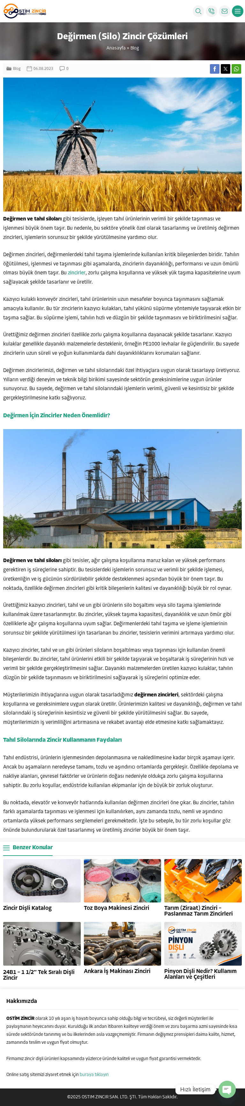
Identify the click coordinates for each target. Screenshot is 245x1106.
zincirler (76, 273)
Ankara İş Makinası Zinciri (117, 972)
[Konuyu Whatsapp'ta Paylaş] (236, 69)
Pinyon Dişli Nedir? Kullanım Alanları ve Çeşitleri (200, 974)
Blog (134, 48)
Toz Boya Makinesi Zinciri (116, 908)
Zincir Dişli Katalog (27, 908)
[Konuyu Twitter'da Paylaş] (225, 69)
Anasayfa (116, 48)
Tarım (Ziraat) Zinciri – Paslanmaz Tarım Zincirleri (198, 911)
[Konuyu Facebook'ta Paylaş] (214, 69)
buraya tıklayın (94, 1075)
